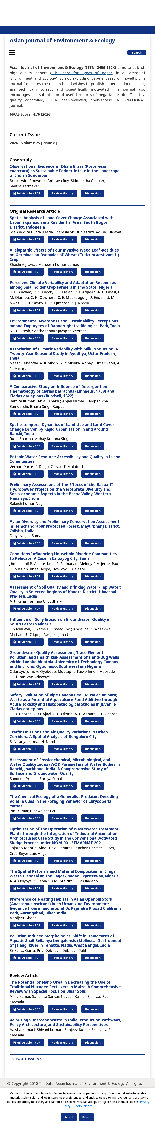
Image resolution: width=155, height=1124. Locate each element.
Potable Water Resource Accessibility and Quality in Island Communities (65, 459)
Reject (86, 1117)
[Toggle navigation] (11, 52)
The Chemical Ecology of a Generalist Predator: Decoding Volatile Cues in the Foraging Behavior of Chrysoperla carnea (64, 801)
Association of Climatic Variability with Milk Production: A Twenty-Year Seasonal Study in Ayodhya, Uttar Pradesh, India (64, 353)
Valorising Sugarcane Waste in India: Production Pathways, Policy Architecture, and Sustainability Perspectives (65, 1022)
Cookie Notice (83, 1106)
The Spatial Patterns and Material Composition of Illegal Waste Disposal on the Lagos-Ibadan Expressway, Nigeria (64, 874)
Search (137, 52)
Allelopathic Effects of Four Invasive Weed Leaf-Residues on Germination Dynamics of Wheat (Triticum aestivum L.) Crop (64, 254)
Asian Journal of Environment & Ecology (62, 40)
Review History (62, 193)
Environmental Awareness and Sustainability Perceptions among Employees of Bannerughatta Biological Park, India (65, 323)
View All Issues (26, 1059)
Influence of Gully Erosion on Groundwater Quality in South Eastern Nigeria (60, 622)
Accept (68, 1117)
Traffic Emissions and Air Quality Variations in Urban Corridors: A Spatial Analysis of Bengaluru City (59, 734)
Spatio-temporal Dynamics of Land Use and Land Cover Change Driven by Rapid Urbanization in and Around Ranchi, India (62, 429)
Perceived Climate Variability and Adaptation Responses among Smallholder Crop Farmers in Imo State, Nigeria (63, 285)
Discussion (93, 193)
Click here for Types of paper (81, 72)
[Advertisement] (77, 12)
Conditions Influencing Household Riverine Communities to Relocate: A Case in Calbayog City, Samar (63, 556)
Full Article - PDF (28, 193)
